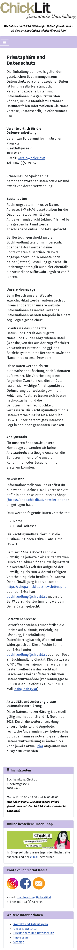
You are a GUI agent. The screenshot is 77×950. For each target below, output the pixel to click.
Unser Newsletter (25, 929)
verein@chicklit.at (31, 158)
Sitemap (18, 942)
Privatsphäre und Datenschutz (33, 933)
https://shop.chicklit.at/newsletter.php (38, 500)
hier (40, 746)
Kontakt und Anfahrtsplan (30, 924)
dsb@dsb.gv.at (25, 689)
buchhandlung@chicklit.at (27, 596)
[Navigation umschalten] (4, 43)
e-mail (34, 857)
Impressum (21, 937)
